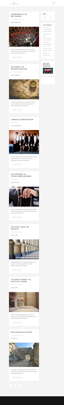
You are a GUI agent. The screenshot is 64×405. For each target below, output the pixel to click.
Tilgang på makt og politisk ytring (21, 280)
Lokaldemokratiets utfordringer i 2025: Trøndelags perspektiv (47, 29)
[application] (48, 71)
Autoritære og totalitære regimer (21, 175)
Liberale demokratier (22, 119)
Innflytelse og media (16, 231)
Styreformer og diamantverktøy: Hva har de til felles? (47, 44)
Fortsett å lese (16, 57)
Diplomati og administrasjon (19, 68)
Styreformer (14, 122)
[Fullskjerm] (52, 72)
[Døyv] (51, 72)
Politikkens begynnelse (17, 19)
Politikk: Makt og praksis (20, 228)
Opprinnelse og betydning (19, 15)
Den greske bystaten (21, 332)
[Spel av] (44, 72)
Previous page (16, 385)
